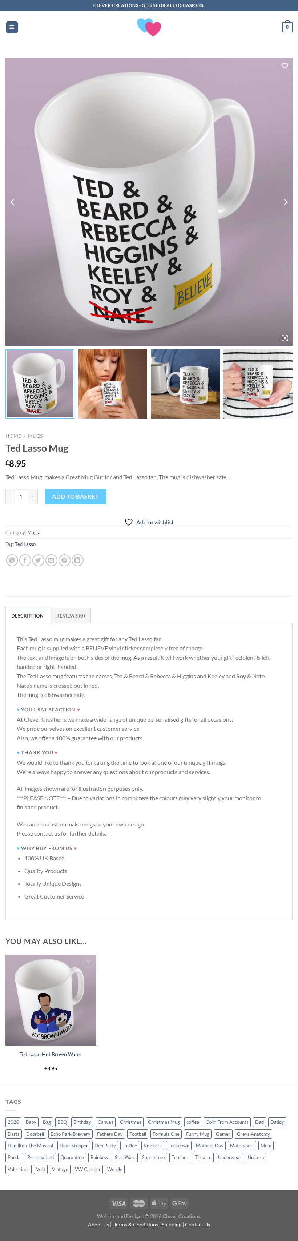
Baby (31, 1122)
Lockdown (178, 1146)
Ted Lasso (25, 544)
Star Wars (125, 1157)
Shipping (171, 1224)
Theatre (203, 1157)
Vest (40, 1169)
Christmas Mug (164, 1122)
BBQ (62, 1122)
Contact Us (197, 1224)
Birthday (82, 1122)
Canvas (105, 1122)
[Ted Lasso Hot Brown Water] (50, 1000)
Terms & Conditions (136, 1224)
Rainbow (99, 1157)
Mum (266, 1146)
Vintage (60, 1169)
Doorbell (35, 1134)
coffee (192, 1122)
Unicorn (256, 1157)
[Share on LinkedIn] (78, 560)
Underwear (229, 1157)
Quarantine (72, 1157)
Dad (259, 1122)
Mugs (35, 436)
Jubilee (129, 1146)
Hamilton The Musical (30, 1146)
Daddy (277, 1122)
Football (137, 1134)
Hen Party (105, 1146)
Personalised (40, 1157)
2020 (13, 1122)
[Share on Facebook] (25, 560)
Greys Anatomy (253, 1134)
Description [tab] (27, 616)
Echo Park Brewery (70, 1134)
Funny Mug (197, 1134)
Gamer (223, 1134)
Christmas (130, 1122)
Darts (14, 1134)
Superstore (153, 1157)
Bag (47, 1122)
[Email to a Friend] (51, 560)
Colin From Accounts (227, 1122)
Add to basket (75, 496)
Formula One (166, 1134)
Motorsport (242, 1146)
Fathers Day (110, 1134)
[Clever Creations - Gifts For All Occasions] (149, 27)
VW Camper (88, 1169)
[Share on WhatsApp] (12, 560)
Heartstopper (74, 1146)
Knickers (153, 1146)
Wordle (114, 1169)
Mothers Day (210, 1146)
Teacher (180, 1157)
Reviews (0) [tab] (70, 616)
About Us (98, 1224)
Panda (14, 1157)
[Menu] (12, 27)
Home (13, 436)
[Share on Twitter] (38, 560)
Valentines (18, 1169)
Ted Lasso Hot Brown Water (51, 1054)
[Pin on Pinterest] (65, 560)
